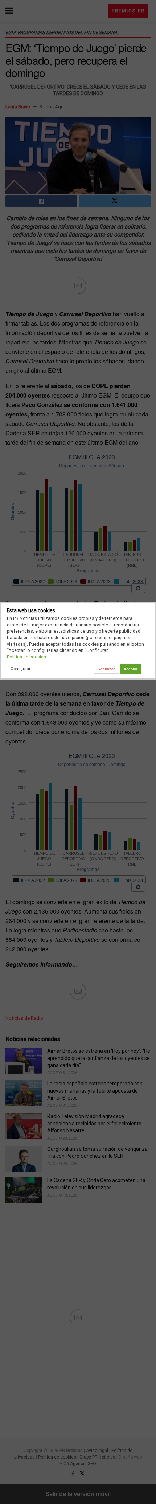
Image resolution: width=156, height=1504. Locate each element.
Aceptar (130, 669)
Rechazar (106, 669)
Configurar (20, 668)
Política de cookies (26, 657)
